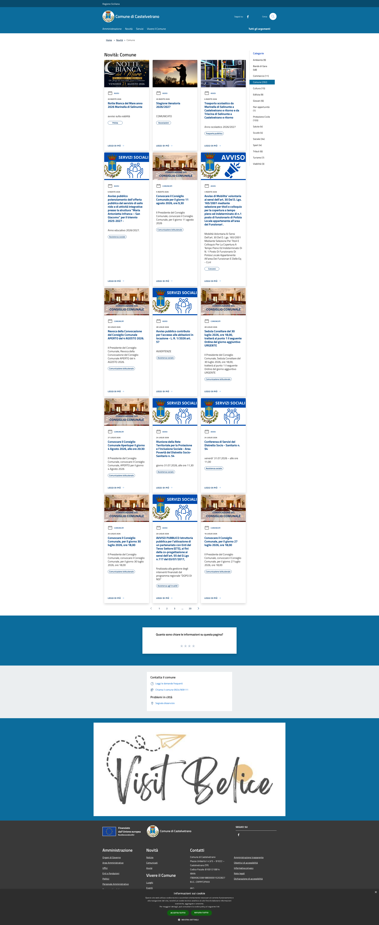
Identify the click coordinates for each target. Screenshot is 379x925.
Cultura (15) (259, 88)
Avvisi (116, 93)
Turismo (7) (258, 157)
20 (190, 608)
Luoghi (149, 882)
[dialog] (189, 907)
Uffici (105, 868)
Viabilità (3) (258, 164)
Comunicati (167, 186)
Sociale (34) (259, 139)
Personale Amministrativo (115, 884)
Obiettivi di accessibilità (246, 862)
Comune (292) (260, 82)
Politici (105, 878)
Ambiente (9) (259, 60)
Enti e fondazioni (110, 873)
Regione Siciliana (111, 4)
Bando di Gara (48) (260, 67)
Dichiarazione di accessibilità (248, 878)
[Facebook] (247, 16)
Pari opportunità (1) (261, 108)
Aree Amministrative (112, 862)
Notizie (149, 857)
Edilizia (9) (258, 94)
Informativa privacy (243, 868)
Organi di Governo (111, 857)
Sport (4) (257, 145)
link (217, 906)
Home (109, 40)
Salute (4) (258, 126)
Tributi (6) (258, 151)
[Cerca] (273, 16)
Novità (119, 40)
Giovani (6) (258, 101)
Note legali (239, 873)
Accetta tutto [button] (178, 913)
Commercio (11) (261, 76)
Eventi (149, 888)
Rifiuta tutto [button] (201, 912)
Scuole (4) (258, 132)
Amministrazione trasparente (249, 857)
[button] (189, 919)
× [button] (376, 892)
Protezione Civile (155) (261, 118)
